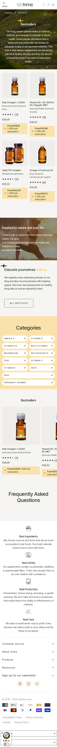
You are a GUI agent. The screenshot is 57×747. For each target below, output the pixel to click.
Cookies (6, 722)
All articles (19, 303)
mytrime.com (25, 699)
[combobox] (28, 733)
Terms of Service (34, 717)
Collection (8, 13)
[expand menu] (4, 3)
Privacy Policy (21, 722)
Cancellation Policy (12, 717)
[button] (53, 4)
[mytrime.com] (25, 4)
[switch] (6, 744)
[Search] (44, 4)
